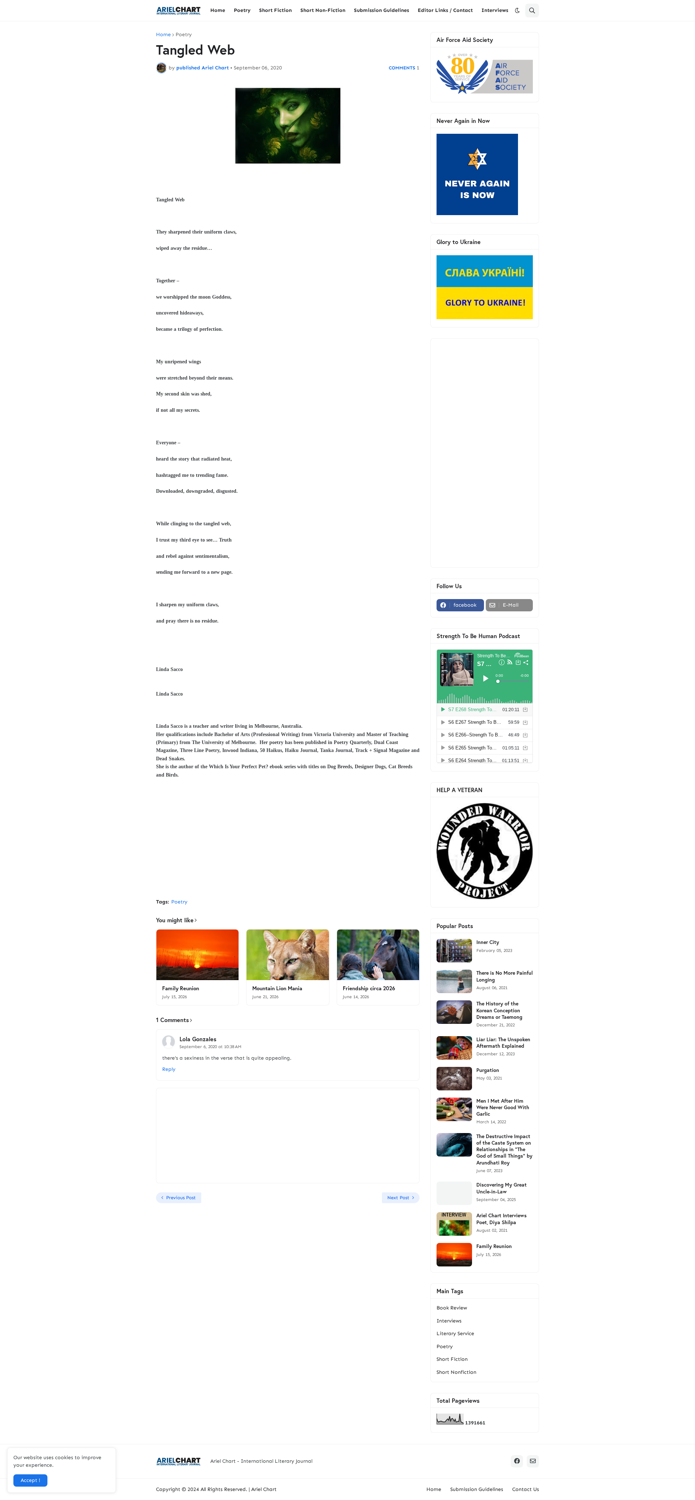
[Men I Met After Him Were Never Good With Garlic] (454, 1109)
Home (163, 34)
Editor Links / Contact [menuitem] (445, 10)
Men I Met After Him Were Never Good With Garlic (502, 1107)
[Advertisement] (288, 838)
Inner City (487, 942)
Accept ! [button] (30, 1480)
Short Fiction (452, 1359)
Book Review (452, 1308)
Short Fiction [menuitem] (275, 10)
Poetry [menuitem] (242, 10)
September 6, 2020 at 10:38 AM (210, 1046)
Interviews (449, 1321)
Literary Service (455, 1333)
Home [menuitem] (217, 10)
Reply (169, 1069)
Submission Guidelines (476, 1489)
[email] (533, 1461)
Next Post (398, 1197)
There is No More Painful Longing (504, 976)
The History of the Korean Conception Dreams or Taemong (499, 1010)
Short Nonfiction (456, 1372)
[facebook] (517, 1461)
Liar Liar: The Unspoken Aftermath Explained (503, 1042)
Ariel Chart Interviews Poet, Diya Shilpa (501, 1218)
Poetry (184, 34)
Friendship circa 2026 (369, 988)
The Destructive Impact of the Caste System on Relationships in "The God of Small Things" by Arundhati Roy (504, 1149)
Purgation (487, 1070)
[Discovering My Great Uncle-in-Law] (454, 1193)
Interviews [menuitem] (494, 10)
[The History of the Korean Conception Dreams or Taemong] (454, 1012)
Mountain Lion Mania (277, 988)
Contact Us (525, 1489)
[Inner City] (454, 950)
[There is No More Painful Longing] (454, 981)
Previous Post (181, 1197)
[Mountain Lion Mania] (288, 955)
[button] (517, 10)
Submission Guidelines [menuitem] (381, 10)
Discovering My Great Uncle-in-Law (501, 1188)
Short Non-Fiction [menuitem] (322, 10)
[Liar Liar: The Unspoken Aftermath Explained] (454, 1048)
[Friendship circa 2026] (378, 955)
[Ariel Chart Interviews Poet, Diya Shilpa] (454, 1224)
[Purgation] (454, 1078)
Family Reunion (180, 988)
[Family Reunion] (197, 955)
